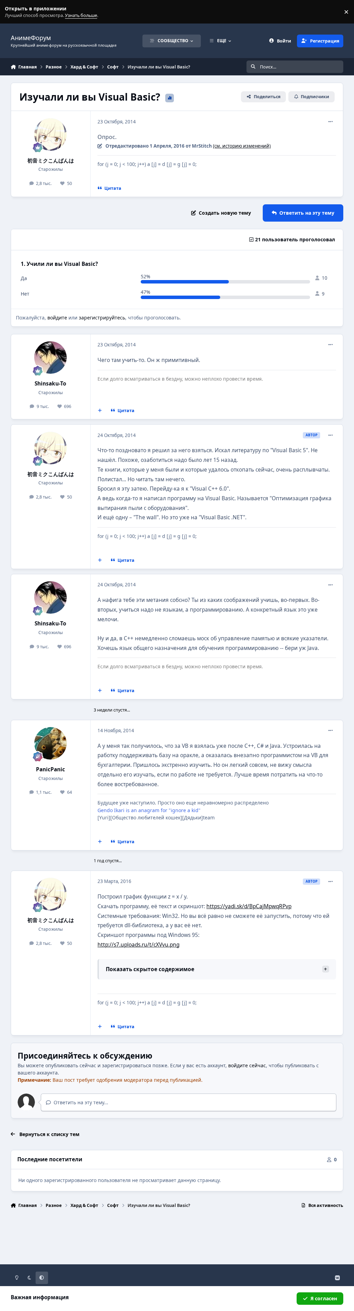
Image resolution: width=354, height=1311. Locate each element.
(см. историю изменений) (242, 146)
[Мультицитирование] (99, 410)
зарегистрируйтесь (102, 317)
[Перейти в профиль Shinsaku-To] (50, 357)
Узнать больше (18, 12)
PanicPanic (50, 769)
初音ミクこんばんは (50, 160)
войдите (57, 317)
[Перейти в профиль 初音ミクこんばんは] (50, 134)
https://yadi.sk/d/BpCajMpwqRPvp (248, 906)
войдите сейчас (247, 1065)
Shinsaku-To (50, 383)
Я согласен (323, 1298)
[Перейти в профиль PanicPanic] (50, 743)
